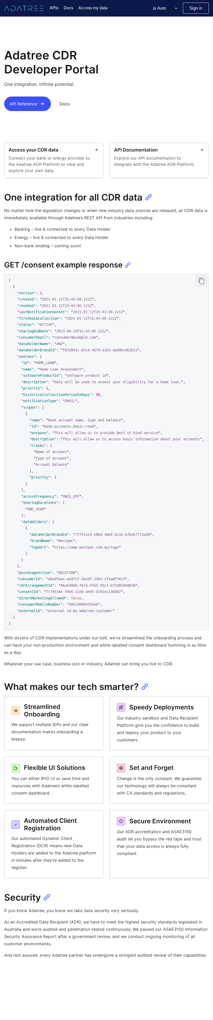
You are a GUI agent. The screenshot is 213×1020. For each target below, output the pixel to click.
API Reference (23, 103)
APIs (54, 8)
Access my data (93, 8)
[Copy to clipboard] (201, 281)
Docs (68, 8)
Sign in (195, 8)
